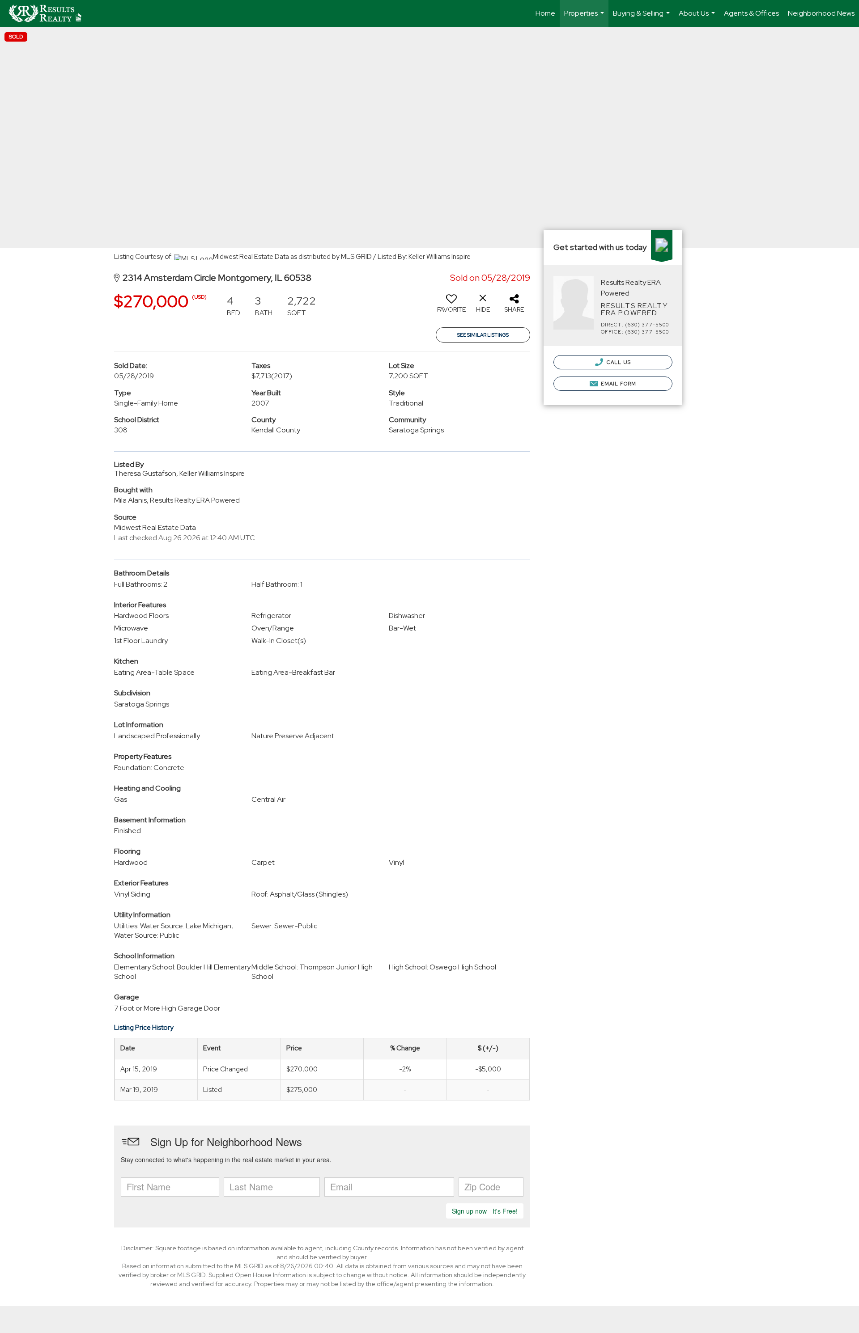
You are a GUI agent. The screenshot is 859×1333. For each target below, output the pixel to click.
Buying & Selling (642, 17)
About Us (698, 17)
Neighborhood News (821, 13)
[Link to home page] (49, 13)
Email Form (618, 384)
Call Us (618, 362)
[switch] (451, 306)
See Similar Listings (483, 335)
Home (545, 13)
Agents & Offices (751, 13)
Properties (585, 17)
